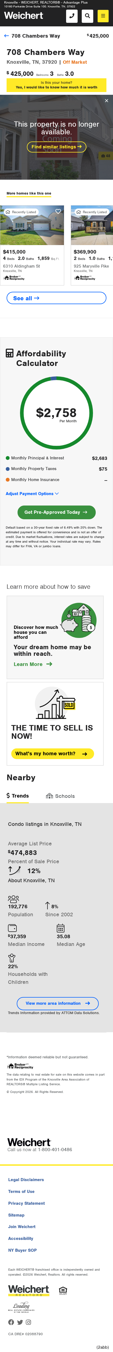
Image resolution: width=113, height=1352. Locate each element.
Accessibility (20, 1238)
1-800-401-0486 (55, 1149)
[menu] (103, 16)
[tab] (18, 797)
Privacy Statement (26, 1203)
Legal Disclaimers (26, 1179)
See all (23, 298)
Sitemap (16, 1215)
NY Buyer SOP (22, 1250)
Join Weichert (21, 1226)
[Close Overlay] (106, 101)
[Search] (87, 16)
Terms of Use (21, 1191)
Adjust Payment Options (29, 493)
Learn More (33, 664)
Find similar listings (54, 147)
